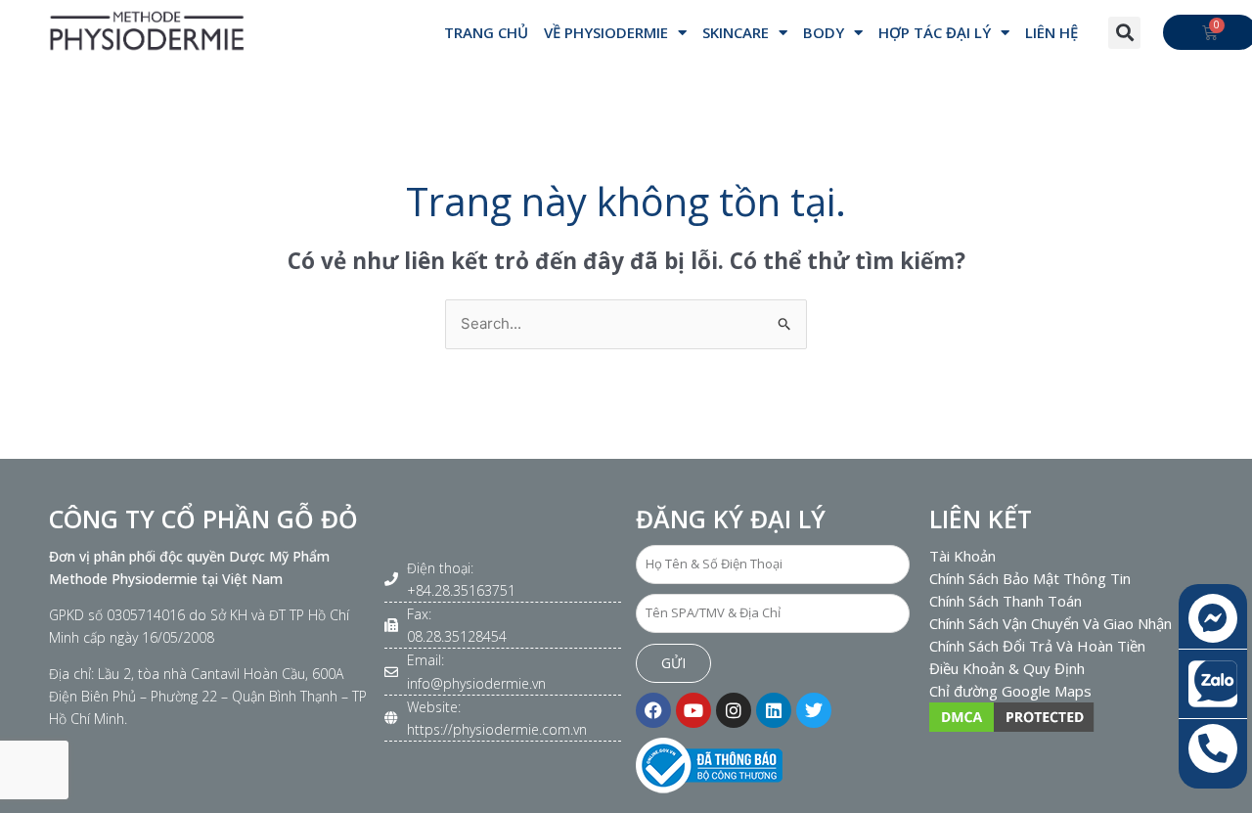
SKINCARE (735, 32)
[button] (1124, 33)
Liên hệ (1051, 32)
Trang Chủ (486, 32)
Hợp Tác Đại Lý (934, 32)
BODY (823, 32)
